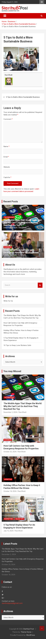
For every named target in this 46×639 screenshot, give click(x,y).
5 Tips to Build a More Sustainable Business (23, 97)
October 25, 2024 (10, 255)
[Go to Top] (42, 628)
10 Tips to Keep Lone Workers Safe (17, 345)
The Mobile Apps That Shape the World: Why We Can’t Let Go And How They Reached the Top (23, 222)
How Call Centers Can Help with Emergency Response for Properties (21, 251)
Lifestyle (8, 479)
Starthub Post (28, 629)
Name (6, 146)
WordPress (30, 635)
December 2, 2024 (10, 228)
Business (7, 247)
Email (6, 157)
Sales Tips (19, 519)
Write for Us (8, 301)
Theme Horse (26, 632)
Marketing (8, 519)
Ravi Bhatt (8, 75)
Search (40, 285)
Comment (8, 119)
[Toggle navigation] (5, 16)
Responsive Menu (41, 2)
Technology (9, 217)
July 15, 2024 (8, 531)
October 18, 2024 (10, 491)
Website (7, 167)
